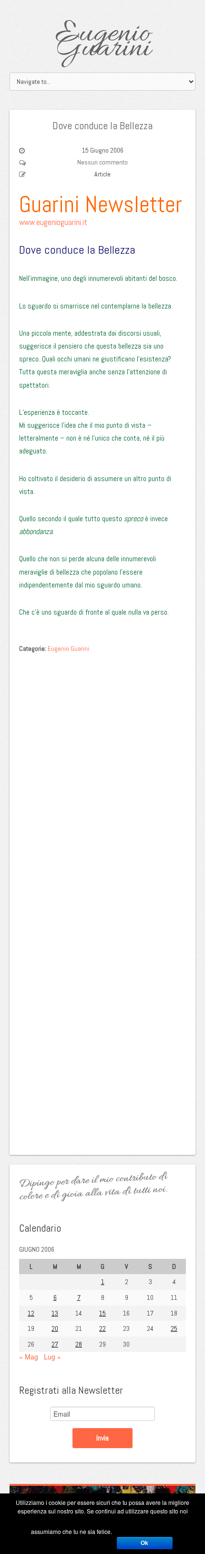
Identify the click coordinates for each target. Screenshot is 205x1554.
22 (102, 1328)
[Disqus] (102, 778)
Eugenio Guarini (103, 41)
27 (54, 1344)
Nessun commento (102, 162)
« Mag (28, 1356)
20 (54, 1328)
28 (78, 1344)
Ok (144, 1543)
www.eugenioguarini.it (53, 222)
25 (174, 1328)
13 (54, 1313)
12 (31, 1313)
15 (102, 1313)
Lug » (52, 1356)
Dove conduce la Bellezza (102, 125)
